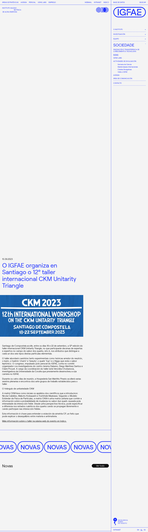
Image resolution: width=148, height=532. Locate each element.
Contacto (117, 83)
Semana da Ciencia (125, 64)
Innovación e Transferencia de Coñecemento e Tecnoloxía (126, 50)
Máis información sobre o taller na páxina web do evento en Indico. (34, 420)
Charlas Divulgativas (125, 69)
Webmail (88, 2)
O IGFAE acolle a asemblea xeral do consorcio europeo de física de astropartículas (55, 499)
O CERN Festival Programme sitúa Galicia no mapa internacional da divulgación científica (89, 501)
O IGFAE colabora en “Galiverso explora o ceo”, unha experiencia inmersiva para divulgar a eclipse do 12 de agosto (17, 503)
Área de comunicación (122, 78)
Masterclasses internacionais (128, 67)
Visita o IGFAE (122, 72)
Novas (115, 55)
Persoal (32, 2)
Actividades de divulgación (124, 61)
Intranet (117, 530)
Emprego (52, 2)
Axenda (116, 75)
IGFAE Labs (117, 58)
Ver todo (100, 465)
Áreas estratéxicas (10, 2)
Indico (106, 2)
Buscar (143, 2)
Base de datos (119, 2)
